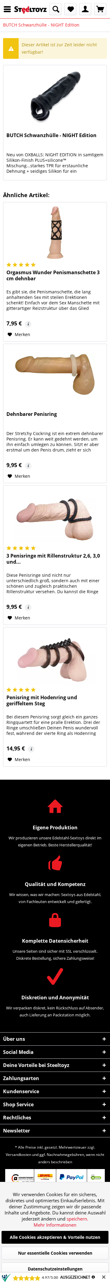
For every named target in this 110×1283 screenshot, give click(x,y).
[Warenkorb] (100, 9)
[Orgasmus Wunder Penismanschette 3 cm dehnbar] (55, 232)
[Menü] (9, 9)
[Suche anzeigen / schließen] (55, 9)
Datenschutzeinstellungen (55, 1269)
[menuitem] (9, 9)
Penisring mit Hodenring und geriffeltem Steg (41, 700)
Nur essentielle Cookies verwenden (55, 1253)
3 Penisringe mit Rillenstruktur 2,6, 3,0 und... (53, 559)
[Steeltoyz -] (30, 10)
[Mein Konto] (85, 9)
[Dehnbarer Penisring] (55, 374)
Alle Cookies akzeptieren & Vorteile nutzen (55, 1237)
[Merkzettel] (70, 9)
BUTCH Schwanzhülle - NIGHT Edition (51, 135)
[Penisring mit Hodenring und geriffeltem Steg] (55, 657)
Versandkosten (18, 1154)
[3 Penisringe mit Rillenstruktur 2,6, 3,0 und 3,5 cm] (55, 516)
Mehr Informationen (55, 1225)
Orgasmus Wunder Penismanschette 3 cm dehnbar (53, 275)
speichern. (77, 1219)
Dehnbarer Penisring (31, 414)
